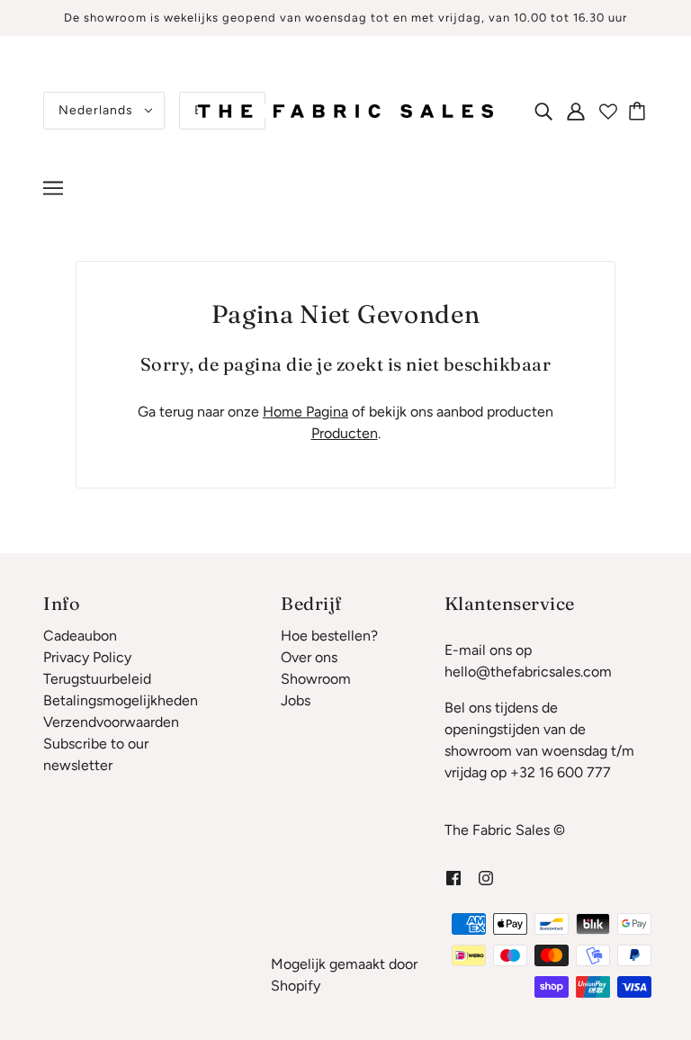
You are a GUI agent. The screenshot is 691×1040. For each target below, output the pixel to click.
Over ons (309, 657)
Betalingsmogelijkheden (120, 700)
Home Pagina (305, 411)
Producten (344, 433)
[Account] (576, 111)
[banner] (345, 109)
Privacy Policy (87, 657)
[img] (543, 111)
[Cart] (639, 111)
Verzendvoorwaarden (111, 722)
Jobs (295, 700)
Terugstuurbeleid (97, 678)
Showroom (316, 678)
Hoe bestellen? (329, 635)
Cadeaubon (80, 635)
